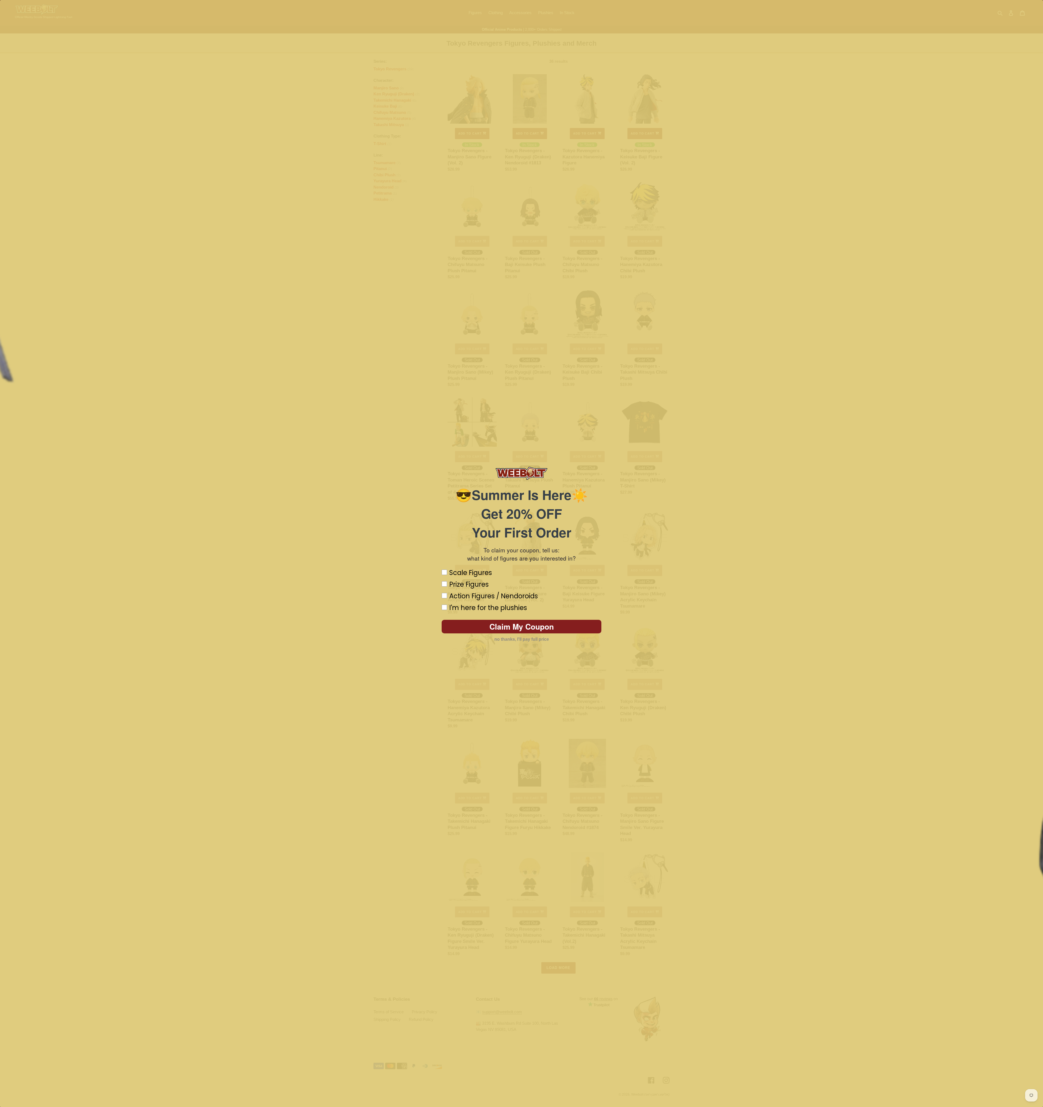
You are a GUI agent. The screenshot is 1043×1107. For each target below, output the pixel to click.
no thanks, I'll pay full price (521, 639)
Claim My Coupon (521, 626)
